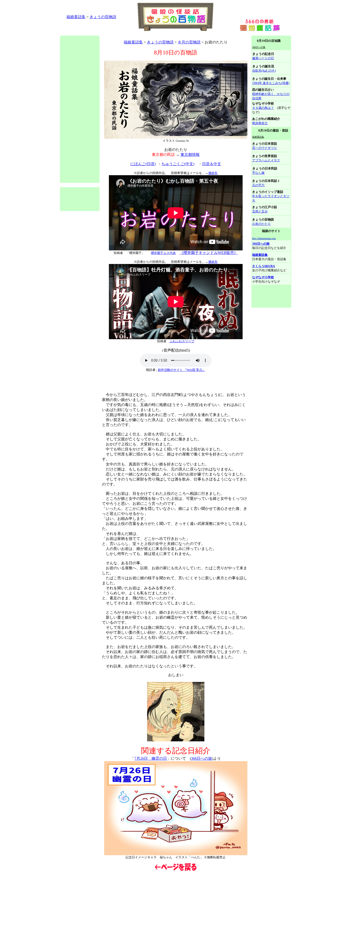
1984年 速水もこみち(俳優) (270, 83)
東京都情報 (190, 155)
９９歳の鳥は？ (263, 108)
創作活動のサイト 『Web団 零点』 (181, 370)
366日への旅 (201, 758)
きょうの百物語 (103, 17)
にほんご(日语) (143, 164)
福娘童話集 (75, 17)
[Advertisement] (147, 34)
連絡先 (213, 173)
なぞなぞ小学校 (263, 277)
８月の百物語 (189, 42)
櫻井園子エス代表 (163, 253)
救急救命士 (260, 123)
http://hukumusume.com (264, 238)
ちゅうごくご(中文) (177, 164)
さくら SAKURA (263, 266)
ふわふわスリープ (182, 341)
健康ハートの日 (263, 58)
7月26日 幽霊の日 (150, 758)
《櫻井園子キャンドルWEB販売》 (209, 253)
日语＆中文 (211, 164)
